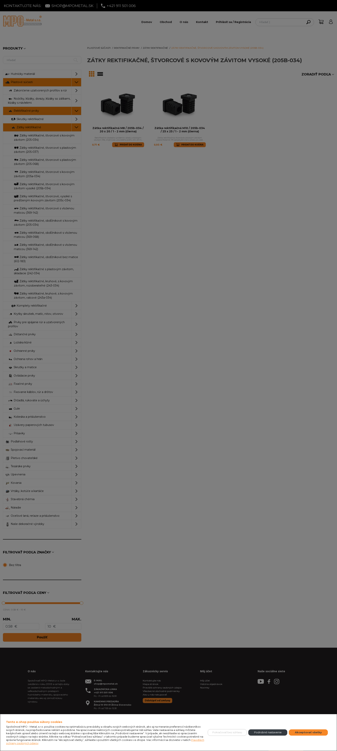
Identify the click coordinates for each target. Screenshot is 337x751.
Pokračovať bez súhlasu (227, 732)
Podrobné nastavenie (268, 732)
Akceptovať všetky (308, 732)
